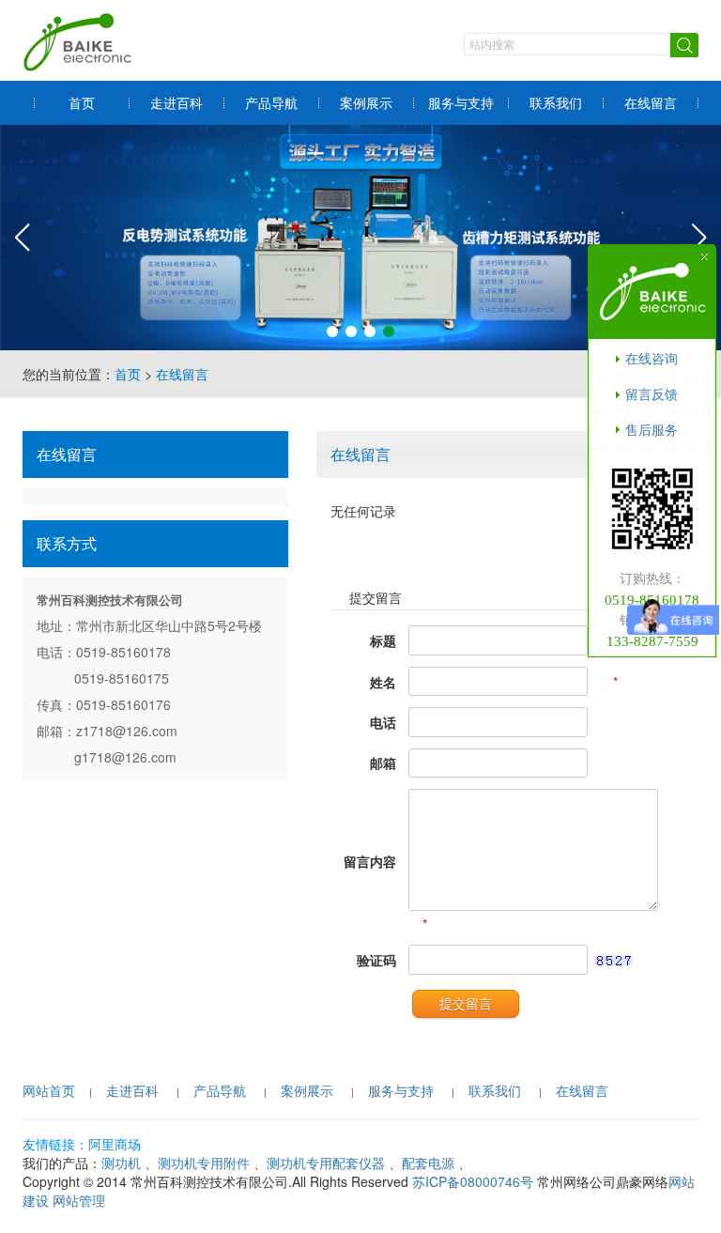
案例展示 (366, 102)
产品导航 (271, 102)
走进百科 (176, 102)
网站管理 (79, 1200)
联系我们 (555, 102)
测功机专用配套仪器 (326, 1162)
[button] (332, 331)
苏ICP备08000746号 (472, 1181)
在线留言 (650, 102)
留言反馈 (651, 393)
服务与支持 (461, 102)
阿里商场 (114, 1143)
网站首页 (49, 1090)
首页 (82, 102)
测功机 (121, 1162)
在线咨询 (651, 357)
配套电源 (428, 1162)
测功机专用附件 (204, 1162)
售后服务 (651, 429)
